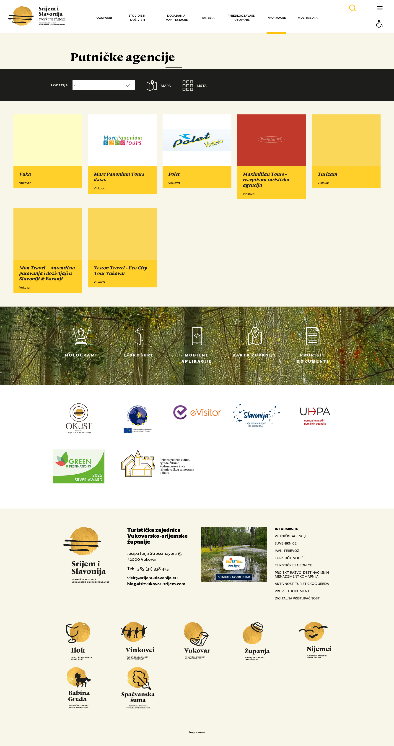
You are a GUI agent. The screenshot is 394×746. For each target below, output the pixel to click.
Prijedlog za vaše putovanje (241, 18)
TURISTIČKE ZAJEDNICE (293, 565)
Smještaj (208, 18)
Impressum (197, 732)
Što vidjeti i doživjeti (138, 18)
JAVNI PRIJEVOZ (287, 550)
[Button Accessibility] (380, 32)
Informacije (276, 18)
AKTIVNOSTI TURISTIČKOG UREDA (302, 583)
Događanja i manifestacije (177, 18)
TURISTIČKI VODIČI (290, 558)
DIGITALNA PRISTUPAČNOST (297, 598)
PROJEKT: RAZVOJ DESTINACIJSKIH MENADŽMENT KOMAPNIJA (302, 574)
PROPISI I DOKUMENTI (292, 591)
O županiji (104, 18)
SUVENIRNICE (286, 543)
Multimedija (308, 18)
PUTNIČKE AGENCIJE (291, 536)
